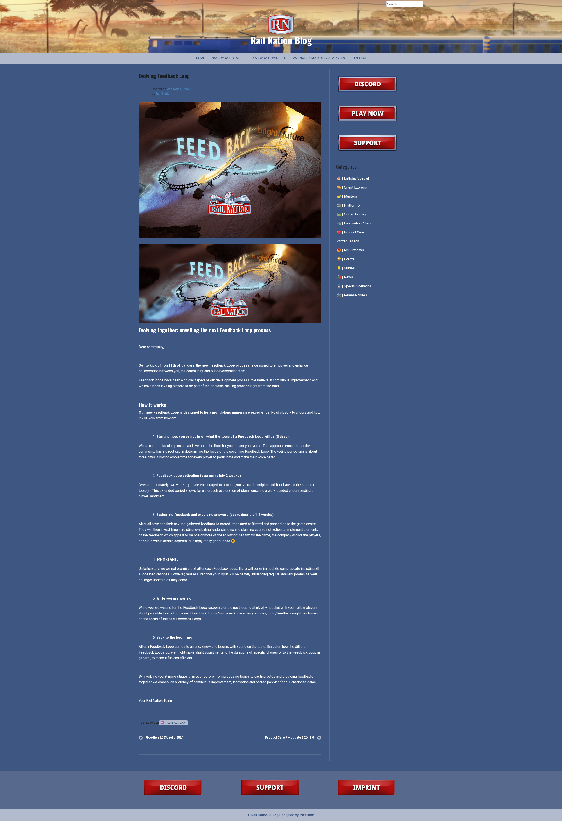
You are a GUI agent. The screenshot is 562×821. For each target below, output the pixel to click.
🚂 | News (345, 277)
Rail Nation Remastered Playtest (320, 58)
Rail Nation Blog (281, 40)
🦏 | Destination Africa (354, 223)
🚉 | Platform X (348, 205)
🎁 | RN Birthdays (350, 250)
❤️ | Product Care (350, 232)
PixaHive (307, 815)
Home (200, 58)
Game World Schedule (268, 58)
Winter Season (348, 241)
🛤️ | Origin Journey (351, 214)
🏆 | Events (346, 259)
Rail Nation (163, 93)
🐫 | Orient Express (352, 187)
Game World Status (228, 58)
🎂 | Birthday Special (353, 178)
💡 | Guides (346, 268)
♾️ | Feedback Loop (173, 722)
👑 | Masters (347, 196)
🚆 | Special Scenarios (354, 286)
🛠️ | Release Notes (352, 295)
